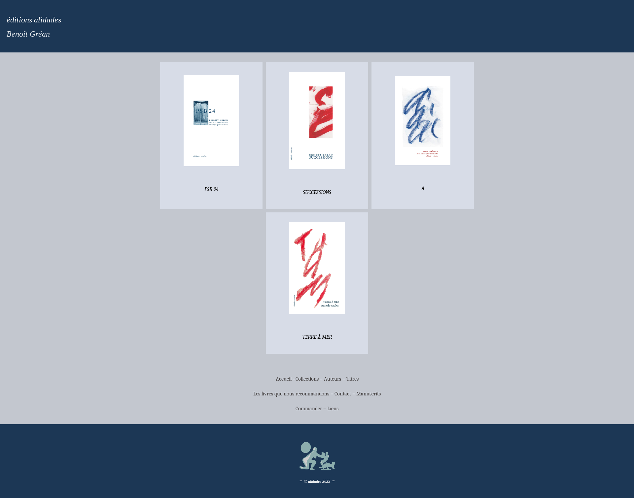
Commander (309, 409)
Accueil (284, 379)
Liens (332, 409)
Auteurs (332, 379)
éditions (19, 20)
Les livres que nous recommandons (291, 394)
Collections (307, 379)
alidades (46, 20)
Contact (343, 394)
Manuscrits (368, 394)
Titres (352, 379)
